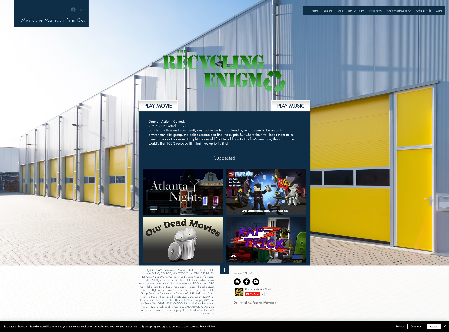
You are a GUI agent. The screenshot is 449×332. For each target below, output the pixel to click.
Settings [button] (400, 326)
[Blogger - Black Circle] (237, 281)
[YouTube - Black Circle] (255, 281)
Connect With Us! (243, 272)
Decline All (416, 326)
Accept (434, 326)
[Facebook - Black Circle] (246, 281)
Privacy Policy (207, 326)
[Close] (445, 326)
